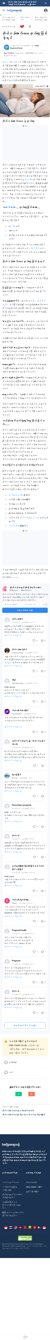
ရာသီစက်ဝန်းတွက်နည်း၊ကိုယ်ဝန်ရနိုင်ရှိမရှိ (28, 742)
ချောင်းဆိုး (12, 226)
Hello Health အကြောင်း (34, 1187)
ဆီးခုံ (14, 680)
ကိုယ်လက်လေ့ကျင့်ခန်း (29, 517)
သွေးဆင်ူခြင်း (16, 774)
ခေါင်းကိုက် (35, 248)
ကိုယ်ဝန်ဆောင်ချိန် (10, 62)
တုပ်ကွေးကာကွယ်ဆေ (16, 495)
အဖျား (46, 175)
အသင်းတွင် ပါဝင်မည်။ (25, 1025)
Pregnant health (19, 930)
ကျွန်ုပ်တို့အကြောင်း (32, 1191)
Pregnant (16, 960)
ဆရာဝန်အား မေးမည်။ (25, 610)
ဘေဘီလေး (30, 179)
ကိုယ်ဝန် (15, 835)
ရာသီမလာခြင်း (17, 619)
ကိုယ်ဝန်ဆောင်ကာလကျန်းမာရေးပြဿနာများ (8, 18)
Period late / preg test (21, 805)
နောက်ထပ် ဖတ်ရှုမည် (12, 635)
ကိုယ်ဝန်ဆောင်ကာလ (25, 18)
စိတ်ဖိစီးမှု (14, 525)
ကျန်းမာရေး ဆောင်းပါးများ (9, 1173)
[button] (25, 26)
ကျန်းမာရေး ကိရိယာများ (33, 1173)
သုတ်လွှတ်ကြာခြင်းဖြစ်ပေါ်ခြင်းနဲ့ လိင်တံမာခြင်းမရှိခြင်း (27, 867)
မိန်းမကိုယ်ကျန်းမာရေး (20, 900)
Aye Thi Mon (9, 53)
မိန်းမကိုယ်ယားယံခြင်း (20, 710)
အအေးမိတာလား (9, 207)
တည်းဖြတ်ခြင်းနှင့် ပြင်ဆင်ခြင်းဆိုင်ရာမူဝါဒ (11, 1205)
